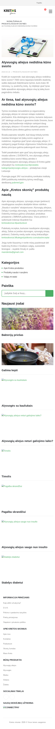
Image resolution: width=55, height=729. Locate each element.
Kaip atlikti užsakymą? (12, 603)
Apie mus (7, 634)
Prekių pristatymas (10, 617)
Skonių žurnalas (14, 21)
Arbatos (6, 680)
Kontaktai (7, 639)
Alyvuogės (7, 670)
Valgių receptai (10, 277)
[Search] (49, 293)
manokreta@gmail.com (12, 252)
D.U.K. (5, 608)
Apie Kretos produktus (14, 268)
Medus (5, 675)
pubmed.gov (18, 182)
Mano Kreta (7, 653)
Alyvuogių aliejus (9, 665)
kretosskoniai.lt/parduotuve (14, 223)
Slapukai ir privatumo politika (14, 622)
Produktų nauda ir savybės (14, 24)
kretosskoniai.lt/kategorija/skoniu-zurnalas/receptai (25, 237)
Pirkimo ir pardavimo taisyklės (15, 613)
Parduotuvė (7, 644)
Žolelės (6, 685)
